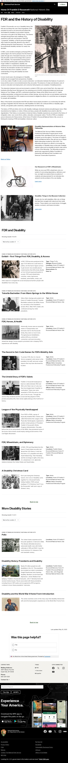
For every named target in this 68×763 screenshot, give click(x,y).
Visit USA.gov (44, 759)
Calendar (18, 12)
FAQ (37, 667)
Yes (16, 645)
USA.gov (37, 750)
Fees (23, 12)
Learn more (38, 181)
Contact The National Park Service (11, 752)
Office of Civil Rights (41, 752)
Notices (3, 750)
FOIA (2, 747)
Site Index (39, 670)
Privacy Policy (5, 744)
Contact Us (5, 679)
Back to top (34, 502)
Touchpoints (47, 656)
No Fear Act (38, 742)
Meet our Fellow (5, 159)
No (16, 650)
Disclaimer (38, 744)
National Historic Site (25, 9)
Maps (12, 12)
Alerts (6, 12)
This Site (6, 692)
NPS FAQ (3, 755)
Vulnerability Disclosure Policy (44, 747)
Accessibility (4, 742)
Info (2, 12)
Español (38, 673)
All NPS (16, 692)
